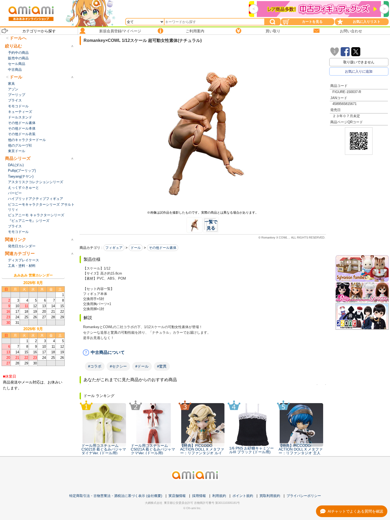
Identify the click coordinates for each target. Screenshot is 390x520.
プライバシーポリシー (304, 496)
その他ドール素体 (162, 248)
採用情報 (199, 496)
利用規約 (219, 496)
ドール (136, 248)
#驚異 (162, 366)
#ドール (142, 366)
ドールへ (18, 38)
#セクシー (118, 366)
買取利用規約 (269, 496)
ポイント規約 (242, 496)
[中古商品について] (203, 352)
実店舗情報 (177, 496)
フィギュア (114, 248)
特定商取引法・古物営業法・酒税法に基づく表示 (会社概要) (115, 496)
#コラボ (94, 366)
